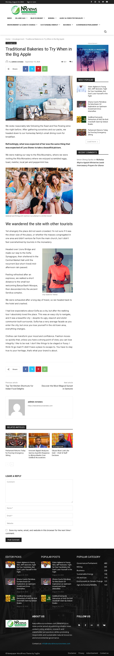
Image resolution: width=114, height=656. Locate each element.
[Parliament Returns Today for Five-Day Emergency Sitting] (16, 440)
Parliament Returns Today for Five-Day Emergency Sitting (15, 453)
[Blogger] (79, 625)
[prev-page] (7, 464)
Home (8, 39)
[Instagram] (95, 2)
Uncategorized (18, 39)
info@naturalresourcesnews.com (56, 643)
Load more (91, 141)
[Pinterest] (38, 69)
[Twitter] (99, 2)
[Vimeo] (103, 2)
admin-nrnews (17, 62)
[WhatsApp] (45, 69)
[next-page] (11, 464)
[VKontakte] (104, 625)
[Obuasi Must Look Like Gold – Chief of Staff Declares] (62, 440)
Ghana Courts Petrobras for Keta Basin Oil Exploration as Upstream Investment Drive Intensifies (97, 106)
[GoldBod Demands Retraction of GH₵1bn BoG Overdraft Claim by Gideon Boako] (81, 119)
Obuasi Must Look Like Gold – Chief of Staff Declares (60, 453)
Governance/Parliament (14, 446)
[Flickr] (91, 625)
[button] (105, 31)
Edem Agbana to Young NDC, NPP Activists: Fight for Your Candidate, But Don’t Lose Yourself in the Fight (98, 91)
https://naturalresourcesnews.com (40, 406)
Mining (31, 446)
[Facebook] (91, 2)
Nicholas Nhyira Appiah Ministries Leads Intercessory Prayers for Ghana (90, 162)
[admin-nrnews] (7, 61)
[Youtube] (106, 2)
